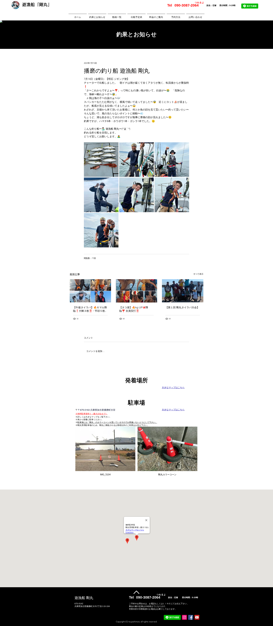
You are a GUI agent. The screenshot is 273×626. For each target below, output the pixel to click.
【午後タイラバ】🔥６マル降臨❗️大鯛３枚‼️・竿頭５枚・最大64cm (90, 309)
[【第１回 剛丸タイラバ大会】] (182, 290)
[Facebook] (190, 617)
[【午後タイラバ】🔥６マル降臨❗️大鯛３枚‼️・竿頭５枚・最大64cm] (90, 290)
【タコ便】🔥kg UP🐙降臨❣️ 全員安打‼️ (133, 309)
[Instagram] (184, 617)
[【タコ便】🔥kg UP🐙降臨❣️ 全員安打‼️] (136, 290)
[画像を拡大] (101, 159)
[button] (105, 452)
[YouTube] (197, 617)
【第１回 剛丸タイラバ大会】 (182, 307)
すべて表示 (198, 274)
